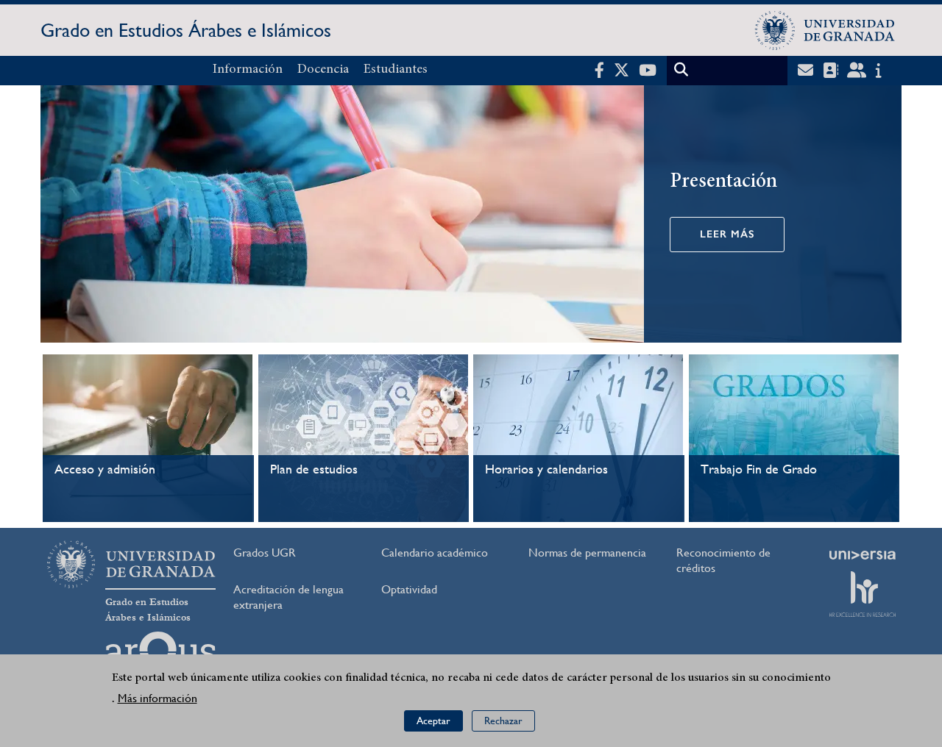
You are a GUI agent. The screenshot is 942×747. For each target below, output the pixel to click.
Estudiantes (396, 69)
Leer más (727, 234)
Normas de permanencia (587, 553)
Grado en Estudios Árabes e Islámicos (185, 30)
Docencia (323, 69)
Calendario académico (434, 553)
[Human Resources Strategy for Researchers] (862, 594)
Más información (157, 699)
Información (248, 69)
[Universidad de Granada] (825, 30)
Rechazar (503, 721)
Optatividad (409, 589)
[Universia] (862, 555)
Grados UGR (264, 553)
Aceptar (433, 721)
